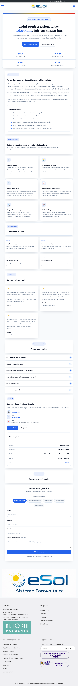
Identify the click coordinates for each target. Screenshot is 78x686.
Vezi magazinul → (48, 44)
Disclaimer (7, 662)
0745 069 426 (16, 413)
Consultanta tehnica (35, 500)
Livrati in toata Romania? (38, 364)
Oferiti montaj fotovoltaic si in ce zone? (38, 371)
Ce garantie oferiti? (38, 383)
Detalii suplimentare (17, 538)
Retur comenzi (8, 651)
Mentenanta (48, 500)
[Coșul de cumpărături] (74, 6)
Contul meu (44, 610)
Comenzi (43, 617)
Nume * (9, 510)
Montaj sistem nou (19, 500)
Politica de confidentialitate (13, 658)
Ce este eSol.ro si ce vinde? (38, 358)
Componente (39, 505)
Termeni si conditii (10, 644)
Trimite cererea (39, 552)
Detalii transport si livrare (12, 648)
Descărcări (44, 624)
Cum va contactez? (38, 390)
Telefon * (10, 520)
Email (9, 529)
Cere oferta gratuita (30, 44)
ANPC (5, 668)
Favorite (43, 614)
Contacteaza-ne (8, 672)
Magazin (24, 428)
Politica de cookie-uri (10, 655)
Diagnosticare (60, 500)
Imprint (5, 665)
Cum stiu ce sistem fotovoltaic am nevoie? (38, 377)
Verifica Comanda (46, 620)
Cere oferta (12, 428)
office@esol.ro (16, 417)
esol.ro (67, 462)
